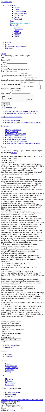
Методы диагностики (13, 130)
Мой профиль (10, 383)
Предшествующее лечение (11, 84)
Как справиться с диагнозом (15, 139)
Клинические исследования (15, 134)
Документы (18, 29)
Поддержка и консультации (20, 23)
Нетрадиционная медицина (15, 137)
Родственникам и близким (15, 136)
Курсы (16, 17)
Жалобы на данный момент (11, 89)
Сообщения (9, 385)
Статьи (16, 31)
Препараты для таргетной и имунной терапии (22, 143)
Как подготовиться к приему (16, 141)
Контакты (9, 347)
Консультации (10, 394)
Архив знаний (10, 396)
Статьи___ (18, 37)
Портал (12, 5)
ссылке (14, 153)
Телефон (4, 67)
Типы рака (5, 126)
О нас (12, 21)
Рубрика (4, 69)
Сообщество (18, 15)
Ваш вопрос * (6, 93)
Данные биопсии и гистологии (13, 80)
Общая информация (8, 107)
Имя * (3, 58)
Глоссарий (18, 19)
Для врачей (14, 25)
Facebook (8, 354)
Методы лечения (11, 132)
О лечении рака (20, 11)
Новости (17, 35)
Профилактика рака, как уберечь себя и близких (23, 122)
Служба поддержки (12, 392)
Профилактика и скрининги (11, 117)
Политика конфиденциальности (13, 400)
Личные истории (20, 13)
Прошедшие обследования (11, 76)
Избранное (9, 381)
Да (2, 406)
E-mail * (4, 64)
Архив (3, 147)
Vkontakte (8, 356)
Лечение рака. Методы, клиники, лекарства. (21, 111)
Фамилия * (5, 60)
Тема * (3, 71)
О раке (16, 9)
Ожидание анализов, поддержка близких (20, 113)
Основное (17, 27)
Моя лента (9, 379)
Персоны (17, 33)
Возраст (4, 62)
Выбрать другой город (13, 406)
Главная (17, 7)
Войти (3, 54)
